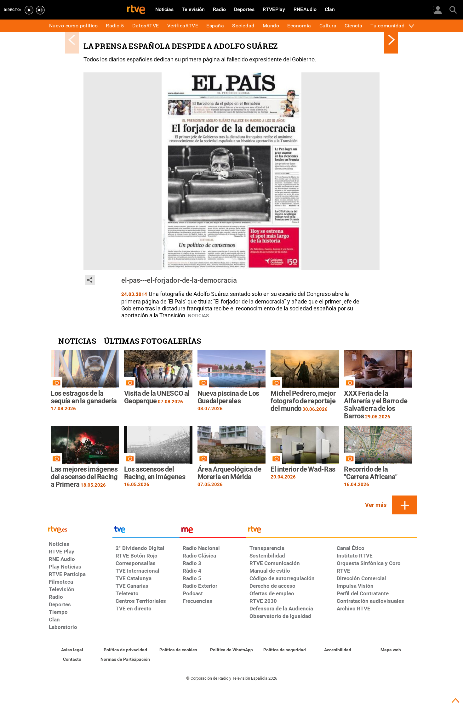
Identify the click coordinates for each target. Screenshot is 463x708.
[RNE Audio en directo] (40, 10)
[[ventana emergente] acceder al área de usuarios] (437, 9)
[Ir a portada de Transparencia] (331, 531)
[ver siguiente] (391, 40)
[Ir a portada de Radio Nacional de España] (213, 531)
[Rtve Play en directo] (29, 10)
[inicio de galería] (72, 40)
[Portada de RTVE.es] (136, 10)
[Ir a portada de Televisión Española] (145, 531)
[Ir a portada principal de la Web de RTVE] (79, 529)
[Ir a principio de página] (455, 700)
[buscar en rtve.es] (453, 9)
